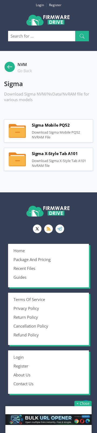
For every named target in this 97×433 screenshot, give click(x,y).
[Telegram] (60, 229)
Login (40, 5)
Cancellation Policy (30, 326)
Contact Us (23, 383)
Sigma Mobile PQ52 (17, 131)
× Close (83, 403)
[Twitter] (37, 229)
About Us (21, 374)
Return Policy (25, 317)
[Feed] (48, 229)
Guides (19, 277)
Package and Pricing (32, 259)
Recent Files (24, 268)
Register (55, 5)
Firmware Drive (48, 22)
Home (19, 250)
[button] (82, 36)
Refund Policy (26, 334)
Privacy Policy (26, 308)
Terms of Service (29, 299)
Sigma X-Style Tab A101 (17, 159)
